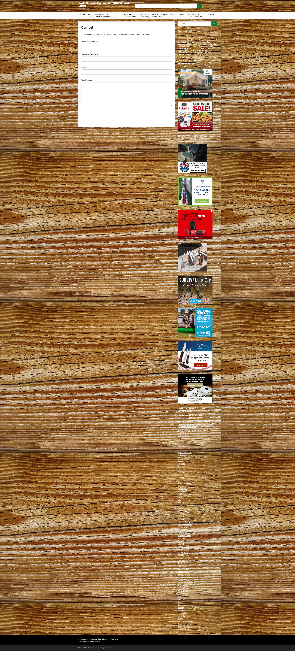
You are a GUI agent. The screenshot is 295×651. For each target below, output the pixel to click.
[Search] (199, 6)
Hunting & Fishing (184, 536)
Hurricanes (182, 539)
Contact (211, 14)
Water (180, 619)
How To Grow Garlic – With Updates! (192, 415)
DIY (179, 486)
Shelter (180, 572)
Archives (181, 458)
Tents (180, 597)
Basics (180, 461)
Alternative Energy (185, 453)
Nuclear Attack (183, 552)
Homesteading (183, 530)
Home (82, 14)
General (181, 516)
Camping (181, 472)
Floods (180, 505)
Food (180, 508)
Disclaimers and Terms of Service (195, 15)
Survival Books (183, 586)
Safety (180, 566)
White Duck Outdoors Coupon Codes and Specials (107, 15)
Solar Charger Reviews (186, 577)
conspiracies (183, 475)
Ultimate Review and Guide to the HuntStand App (196, 435)
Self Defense (183, 569)
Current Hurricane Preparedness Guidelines (194, 438)
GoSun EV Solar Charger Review (190, 418)
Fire (179, 500)
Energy (180, 497)
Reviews (181, 561)
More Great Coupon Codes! (130, 15)
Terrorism (181, 599)
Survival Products (184, 588)
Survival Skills (183, 591)
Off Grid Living (183, 555)
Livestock (181, 541)
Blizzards (181, 464)
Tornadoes (182, 605)
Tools (180, 602)
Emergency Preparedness (187, 494)
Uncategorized (183, 613)
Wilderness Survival (185, 627)
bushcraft (182, 469)
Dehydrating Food (184, 483)
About (182, 14)
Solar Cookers (183, 580)
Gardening (182, 514)
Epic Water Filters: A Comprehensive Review (194, 421)
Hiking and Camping (185, 522)
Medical (181, 544)
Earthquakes (182, 489)
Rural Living (182, 563)
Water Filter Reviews (185, 622)
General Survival (184, 519)
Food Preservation (185, 511)
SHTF (180, 574)
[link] (192, 145)
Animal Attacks (184, 455)
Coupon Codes (183, 480)
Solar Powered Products (187, 583)
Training (181, 608)
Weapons (181, 624)
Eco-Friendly (182, 491)
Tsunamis (181, 610)
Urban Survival (183, 616)
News (180, 550)
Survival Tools (183, 594)
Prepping (181, 558)
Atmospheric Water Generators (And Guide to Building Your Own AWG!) (158, 15)
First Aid (181, 503)
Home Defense (183, 527)
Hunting (181, 533)
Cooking (181, 478)
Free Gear (89, 15)
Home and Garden (185, 525)
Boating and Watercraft (187, 467)
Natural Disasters (184, 547)
